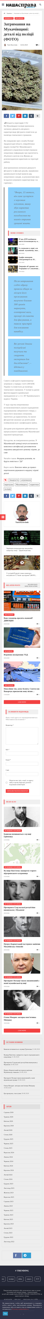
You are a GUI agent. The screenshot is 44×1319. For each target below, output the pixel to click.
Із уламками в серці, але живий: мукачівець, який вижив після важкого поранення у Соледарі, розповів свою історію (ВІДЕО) (29, 249)
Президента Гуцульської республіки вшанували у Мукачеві (19, 908)
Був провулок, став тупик (12, 1093)
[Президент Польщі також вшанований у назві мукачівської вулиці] (22, 963)
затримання (26, 480)
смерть (24, 1279)
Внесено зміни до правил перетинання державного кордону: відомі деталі (21, 470)
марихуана (9, 485)
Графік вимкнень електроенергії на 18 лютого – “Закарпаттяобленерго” (28, 258)
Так (5, 1314)
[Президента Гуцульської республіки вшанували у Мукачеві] (22, 890)
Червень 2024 (8, 1161)
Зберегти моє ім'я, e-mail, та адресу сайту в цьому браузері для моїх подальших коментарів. (21, 782)
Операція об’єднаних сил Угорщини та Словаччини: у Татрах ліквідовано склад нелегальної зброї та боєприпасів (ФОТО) (29, 268)
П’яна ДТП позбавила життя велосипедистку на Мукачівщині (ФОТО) (29, 240)
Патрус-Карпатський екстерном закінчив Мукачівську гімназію (22, 945)
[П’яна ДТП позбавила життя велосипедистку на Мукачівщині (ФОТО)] (13, 241)
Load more (22, 702)
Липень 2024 (8, 1157)
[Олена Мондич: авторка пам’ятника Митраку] (22, 1000)
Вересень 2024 (9, 1152)
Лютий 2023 (8, 1228)
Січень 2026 (8, 1135)
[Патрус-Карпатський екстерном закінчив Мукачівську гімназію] (22, 927)
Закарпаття (13, 480)
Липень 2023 (8, 1206)
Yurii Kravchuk (22, 522)
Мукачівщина (21, 485)
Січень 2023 (8, 1233)
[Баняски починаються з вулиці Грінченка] (22, 817)
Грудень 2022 (8, 1237)
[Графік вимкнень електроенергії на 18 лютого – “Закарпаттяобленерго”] (13, 259)
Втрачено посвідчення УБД (16, 655)
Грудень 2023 (8, 1184)
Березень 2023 (9, 1224)
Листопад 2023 (9, 1188)
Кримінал (9, 13)
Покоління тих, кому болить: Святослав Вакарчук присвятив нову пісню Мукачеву (21, 690)
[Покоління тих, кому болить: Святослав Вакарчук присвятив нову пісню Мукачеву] (22, 671)
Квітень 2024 (8, 1166)
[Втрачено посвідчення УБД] (22, 637)
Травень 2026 (8, 1117)
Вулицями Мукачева (13, 830)
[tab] (32, 584)
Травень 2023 (8, 1215)
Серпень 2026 (8, 1112)
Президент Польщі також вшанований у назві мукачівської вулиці (21, 982)
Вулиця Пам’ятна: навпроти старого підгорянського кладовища (20, 872)
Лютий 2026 (8, 1130)
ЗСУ (32, 1279)
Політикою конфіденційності (20, 1309)
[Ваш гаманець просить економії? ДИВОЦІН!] (22, 601)
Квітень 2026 (8, 1121)
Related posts (32, 584)
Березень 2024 (9, 1170)
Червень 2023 (8, 1210)
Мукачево (19, 18)
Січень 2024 (8, 1179)
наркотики (34, 485)
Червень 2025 (8, 1143)
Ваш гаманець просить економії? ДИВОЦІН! (18, 619)
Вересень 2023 (9, 1197)
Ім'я (7, 750)
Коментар (10, 725)
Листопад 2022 (9, 1241)
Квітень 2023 (8, 1219)
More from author (31, 586)
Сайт (7, 770)
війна (15, 1279)
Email (8, 760)
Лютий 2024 (8, 1175)
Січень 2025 (8, 1148)
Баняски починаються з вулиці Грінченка (17, 835)
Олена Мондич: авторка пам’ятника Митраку (20, 1018)
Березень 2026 (9, 1126)
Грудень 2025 (8, 1139)
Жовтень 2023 (9, 1193)
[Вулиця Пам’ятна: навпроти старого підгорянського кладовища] (22, 853)
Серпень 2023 (8, 1201)
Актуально (9, 614)
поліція (8, 489)
